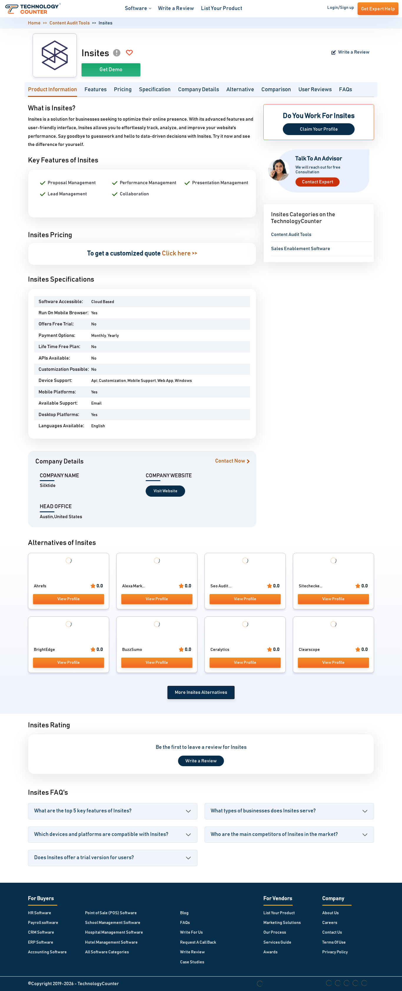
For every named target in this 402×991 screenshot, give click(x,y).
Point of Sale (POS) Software (111, 913)
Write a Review (176, 8)
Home (34, 23)
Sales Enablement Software (300, 248)
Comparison (276, 89)
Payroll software (43, 923)
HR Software (39, 913)
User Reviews (315, 89)
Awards (270, 952)
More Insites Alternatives (201, 692)
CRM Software (41, 932)
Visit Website (165, 491)
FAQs (345, 89)
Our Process (274, 932)
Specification (155, 89)
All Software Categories (107, 952)
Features (95, 89)
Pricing (123, 89)
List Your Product (221, 8)
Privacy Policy (335, 952)
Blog (184, 913)
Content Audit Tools (69, 23)
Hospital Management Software (114, 932)
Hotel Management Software (111, 942)
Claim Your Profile (319, 129)
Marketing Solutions (282, 923)
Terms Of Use (334, 942)
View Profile (68, 599)
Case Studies (192, 962)
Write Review (192, 952)
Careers (329, 923)
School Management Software (112, 923)
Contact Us (332, 932)
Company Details (198, 89)
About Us (330, 913)
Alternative (240, 89)
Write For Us (191, 932)
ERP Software (40, 942)
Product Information (52, 89)
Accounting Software (47, 952)
